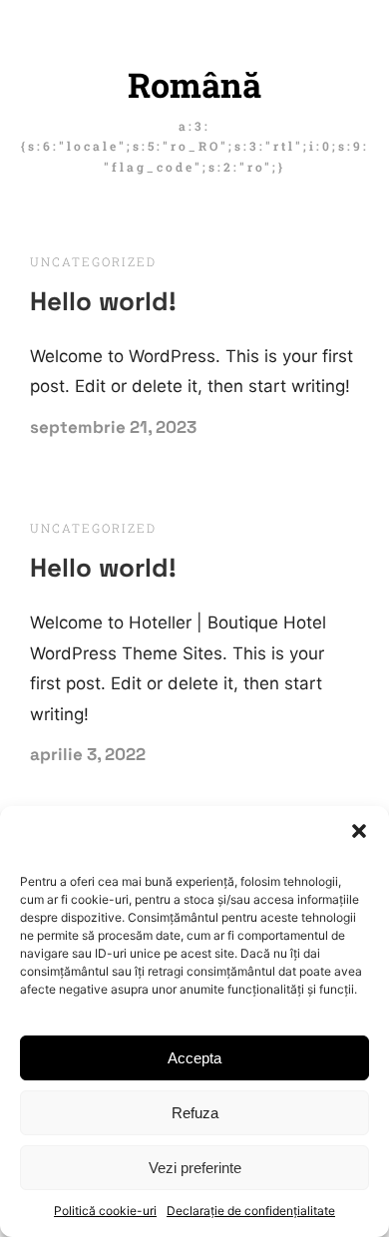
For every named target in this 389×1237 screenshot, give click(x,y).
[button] (359, 831)
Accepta (194, 1057)
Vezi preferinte (195, 1167)
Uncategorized (93, 261)
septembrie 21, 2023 (113, 427)
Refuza (195, 1112)
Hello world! (103, 301)
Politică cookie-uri (105, 1210)
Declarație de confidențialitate (251, 1210)
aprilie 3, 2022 (88, 754)
